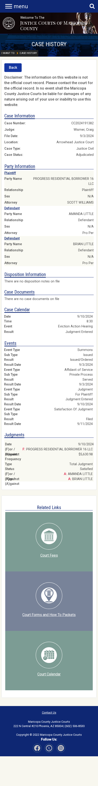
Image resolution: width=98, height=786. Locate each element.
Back (13, 67)
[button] (9, 23)
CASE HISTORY (49, 44)
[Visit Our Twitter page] (61, 748)
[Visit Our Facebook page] (37, 748)
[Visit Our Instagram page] (49, 748)
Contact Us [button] (49, 712)
